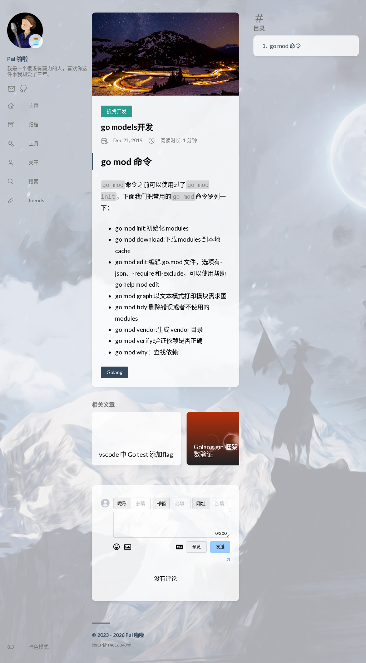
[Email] (11, 90)
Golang (115, 372)
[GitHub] (23, 90)
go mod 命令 (285, 45)
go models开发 (127, 127)
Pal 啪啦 (17, 58)
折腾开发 (117, 111)
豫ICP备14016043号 (111, 645)
